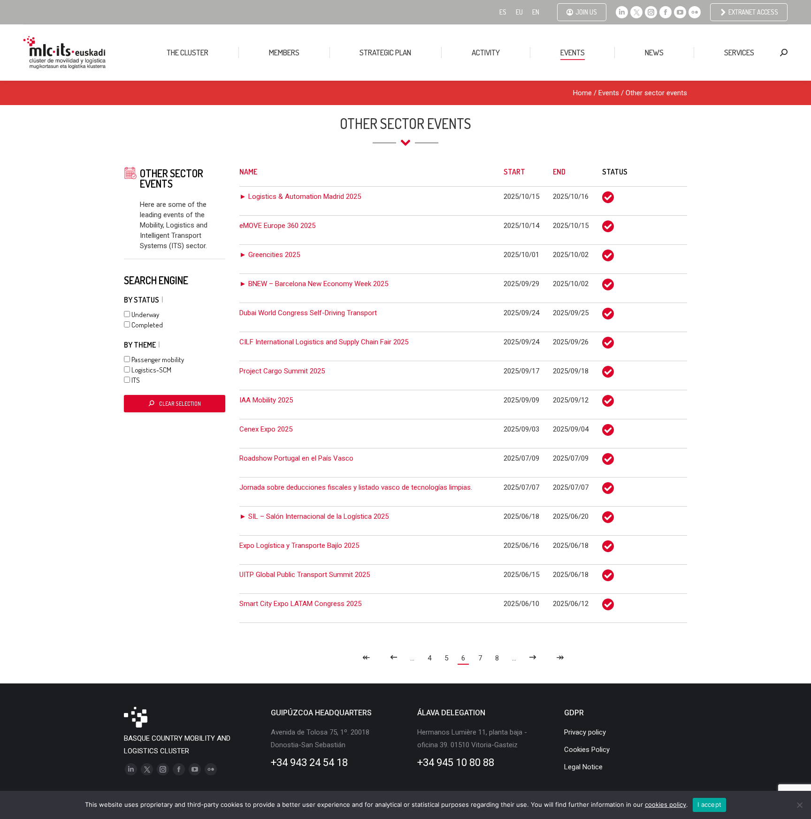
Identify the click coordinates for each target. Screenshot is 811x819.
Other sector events (656, 93)
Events (608, 93)
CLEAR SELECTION (180, 403)
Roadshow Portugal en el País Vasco (296, 458)
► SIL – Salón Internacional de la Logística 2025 (314, 516)
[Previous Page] (393, 658)
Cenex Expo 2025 (265, 429)
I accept (709, 804)
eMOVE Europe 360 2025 (277, 225)
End (559, 171)
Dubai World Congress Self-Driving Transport (308, 313)
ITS (135, 380)
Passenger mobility (157, 359)
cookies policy (665, 804)
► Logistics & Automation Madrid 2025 (300, 196)
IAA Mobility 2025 (266, 400)
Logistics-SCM (150, 369)
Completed (146, 324)
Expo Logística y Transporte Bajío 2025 (299, 545)
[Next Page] (533, 658)
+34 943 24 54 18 (309, 762)
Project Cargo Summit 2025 (282, 371)
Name (248, 171)
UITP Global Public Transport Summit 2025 (304, 574)
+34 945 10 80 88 (455, 762)
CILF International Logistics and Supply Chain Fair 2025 (323, 342)
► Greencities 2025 (269, 254)
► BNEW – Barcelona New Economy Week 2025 (313, 284)
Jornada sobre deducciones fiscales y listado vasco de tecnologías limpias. (355, 487)
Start (514, 171)
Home (582, 93)
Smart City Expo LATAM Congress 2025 (300, 603)
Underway (144, 314)
